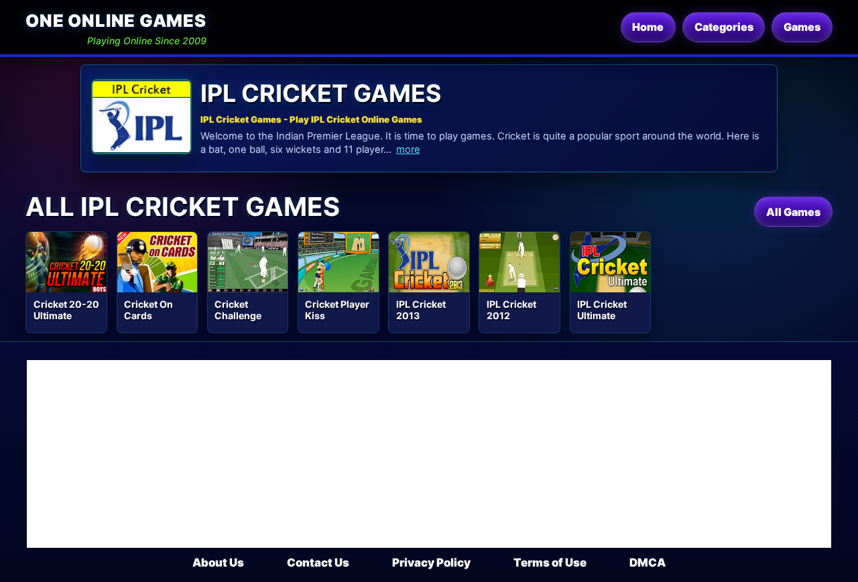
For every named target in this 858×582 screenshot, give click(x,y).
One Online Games (115, 20)
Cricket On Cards (148, 309)
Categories (723, 27)
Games (802, 27)
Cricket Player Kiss (337, 309)
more (408, 149)
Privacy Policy (431, 562)
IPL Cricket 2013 (421, 309)
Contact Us (318, 562)
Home (648, 27)
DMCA (647, 562)
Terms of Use (550, 562)
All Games (793, 212)
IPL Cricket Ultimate (602, 309)
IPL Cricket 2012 (511, 309)
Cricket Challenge (237, 309)
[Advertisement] (429, 454)
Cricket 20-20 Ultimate (66, 309)
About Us (218, 562)
